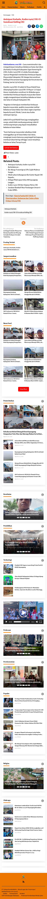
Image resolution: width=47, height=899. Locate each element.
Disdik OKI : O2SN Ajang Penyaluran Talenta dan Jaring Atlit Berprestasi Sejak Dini (28, 840)
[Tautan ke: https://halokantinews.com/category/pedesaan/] (42, 630)
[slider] (22, 621)
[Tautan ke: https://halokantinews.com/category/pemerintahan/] (42, 401)
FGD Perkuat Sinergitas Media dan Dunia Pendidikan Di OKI (20, 544)
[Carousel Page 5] (29, 517)
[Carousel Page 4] (26, 517)
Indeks (5, 893)
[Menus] (3, 2)
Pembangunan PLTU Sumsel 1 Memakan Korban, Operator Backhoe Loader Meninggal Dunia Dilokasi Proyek (29, 589)
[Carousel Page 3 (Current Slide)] (23, 517)
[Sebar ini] (29, 26)
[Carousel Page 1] (18, 517)
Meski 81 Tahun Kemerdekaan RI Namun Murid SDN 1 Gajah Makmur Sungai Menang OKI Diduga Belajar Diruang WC (33, 312)
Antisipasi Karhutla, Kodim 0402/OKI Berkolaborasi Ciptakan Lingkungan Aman (12, 249)
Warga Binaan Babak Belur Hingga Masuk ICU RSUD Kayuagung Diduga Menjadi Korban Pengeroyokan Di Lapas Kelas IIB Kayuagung (33, 293)
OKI (4, 27)
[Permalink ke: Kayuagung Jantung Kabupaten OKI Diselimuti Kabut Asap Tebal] (13, 285)
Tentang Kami (13, 893)
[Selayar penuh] (40, 622)
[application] (23, 612)
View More (23, 389)
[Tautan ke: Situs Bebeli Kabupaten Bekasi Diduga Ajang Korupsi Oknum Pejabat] (8, 580)
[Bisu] (37, 622)
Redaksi (22, 893)
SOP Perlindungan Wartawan (10, 895)
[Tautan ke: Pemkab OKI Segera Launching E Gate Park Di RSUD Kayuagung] (8, 569)
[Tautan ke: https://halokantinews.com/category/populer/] (42, 694)
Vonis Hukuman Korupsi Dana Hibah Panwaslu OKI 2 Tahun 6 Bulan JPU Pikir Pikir (28, 722)
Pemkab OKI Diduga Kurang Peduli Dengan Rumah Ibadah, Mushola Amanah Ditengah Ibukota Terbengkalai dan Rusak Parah (21, 783)
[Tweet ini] (33, 26)
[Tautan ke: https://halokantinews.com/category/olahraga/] (42, 800)
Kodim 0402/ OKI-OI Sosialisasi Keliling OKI (18, 212)
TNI (15, 27)
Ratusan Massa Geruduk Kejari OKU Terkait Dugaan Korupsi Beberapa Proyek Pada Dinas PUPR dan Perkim (34, 233)
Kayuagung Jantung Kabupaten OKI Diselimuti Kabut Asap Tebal (11, 293)
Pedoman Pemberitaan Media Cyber (32, 895)
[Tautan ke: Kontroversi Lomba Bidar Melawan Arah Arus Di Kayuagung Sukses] (8, 820)
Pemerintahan (9, 27)
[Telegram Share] (37, 26)
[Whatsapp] (41, 26)
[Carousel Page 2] (21, 517)
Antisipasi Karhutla (10, 209)
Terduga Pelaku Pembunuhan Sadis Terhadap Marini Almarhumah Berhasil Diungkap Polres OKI (29, 700)
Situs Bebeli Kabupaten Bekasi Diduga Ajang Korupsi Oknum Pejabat (29, 577)
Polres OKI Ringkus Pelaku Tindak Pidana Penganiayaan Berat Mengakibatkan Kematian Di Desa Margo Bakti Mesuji (23, 649)
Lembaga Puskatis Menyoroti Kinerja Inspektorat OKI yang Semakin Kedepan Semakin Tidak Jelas (12, 233)
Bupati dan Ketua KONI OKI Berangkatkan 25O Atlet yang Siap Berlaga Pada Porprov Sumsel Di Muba (29, 829)
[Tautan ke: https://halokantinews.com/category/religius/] (42, 764)
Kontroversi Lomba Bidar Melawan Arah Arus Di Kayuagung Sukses (29, 818)
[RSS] (23, 223)
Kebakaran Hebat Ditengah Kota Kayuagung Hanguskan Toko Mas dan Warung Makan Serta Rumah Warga (12, 275)
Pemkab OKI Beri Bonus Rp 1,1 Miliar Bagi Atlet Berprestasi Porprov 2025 (27, 851)
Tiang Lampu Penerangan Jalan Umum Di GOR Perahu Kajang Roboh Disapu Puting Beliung (29, 711)
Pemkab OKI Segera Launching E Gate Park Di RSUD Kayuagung (29, 566)
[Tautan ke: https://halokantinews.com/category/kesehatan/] (42, 494)
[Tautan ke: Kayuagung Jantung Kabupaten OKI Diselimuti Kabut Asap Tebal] (8, 455)
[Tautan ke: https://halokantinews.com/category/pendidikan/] (42, 526)
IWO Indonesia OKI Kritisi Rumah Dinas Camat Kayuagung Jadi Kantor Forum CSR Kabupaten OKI (12, 312)
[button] (23, 612)
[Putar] (6, 622)
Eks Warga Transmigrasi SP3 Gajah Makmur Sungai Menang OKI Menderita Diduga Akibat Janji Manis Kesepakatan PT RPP (29, 745)
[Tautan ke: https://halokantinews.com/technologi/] (42, 560)
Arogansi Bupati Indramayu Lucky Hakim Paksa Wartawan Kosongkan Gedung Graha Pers (28, 734)
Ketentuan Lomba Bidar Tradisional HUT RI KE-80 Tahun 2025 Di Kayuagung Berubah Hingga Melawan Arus (28, 807)
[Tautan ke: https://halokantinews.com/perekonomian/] (42, 662)
